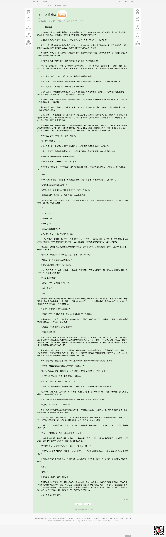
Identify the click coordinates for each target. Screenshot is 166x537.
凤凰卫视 (128, 518)
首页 (51, 5)
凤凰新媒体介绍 (39, 518)
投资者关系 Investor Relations (56, 518)
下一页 (87, 504)
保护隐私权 (87, 518)
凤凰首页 (35, 1)
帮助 (132, 1)
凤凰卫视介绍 (114, 518)
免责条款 (96, 518)
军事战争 (58, 5)
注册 (126, 1)
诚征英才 (78, 518)
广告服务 (70, 518)
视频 (121, 518)
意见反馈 (104, 518)
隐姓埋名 (66, 5)
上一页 (78, 504)
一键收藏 (44, 1)
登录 (120, 1)
